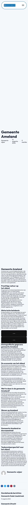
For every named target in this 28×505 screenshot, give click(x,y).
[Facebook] (2, 486)
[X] (5, 486)
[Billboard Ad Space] (14, 333)
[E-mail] (14, 486)
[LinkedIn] (8, 486)
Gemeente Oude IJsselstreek (12, 496)
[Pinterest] (11, 486)
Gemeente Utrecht (8, 504)
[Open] (23, 5)
